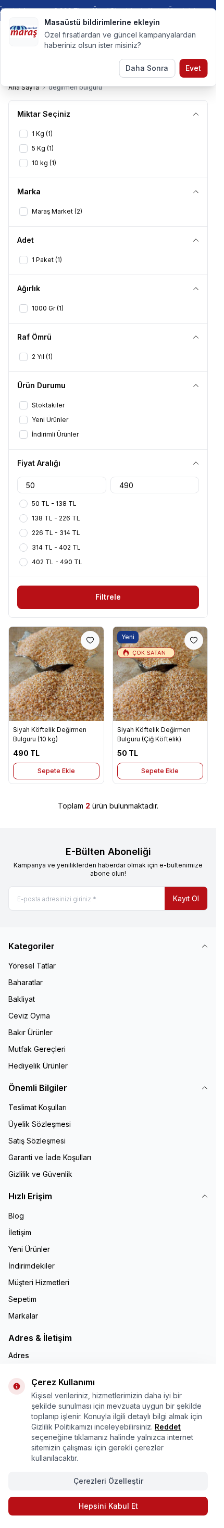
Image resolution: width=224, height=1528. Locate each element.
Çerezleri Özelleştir (108, 1480)
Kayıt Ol (186, 898)
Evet (193, 68)
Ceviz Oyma (29, 1015)
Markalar (23, 1315)
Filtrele (108, 596)
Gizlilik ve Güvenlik (40, 1174)
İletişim (19, 1232)
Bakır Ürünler (30, 1032)
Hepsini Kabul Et (108, 1505)
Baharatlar (25, 982)
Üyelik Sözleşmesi (39, 1124)
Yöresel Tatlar (32, 965)
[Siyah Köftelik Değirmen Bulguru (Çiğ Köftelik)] (160, 674)
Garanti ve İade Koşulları (49, 1157)
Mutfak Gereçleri (37, 1049)
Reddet (168, 1426)
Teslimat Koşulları (37, 1107)
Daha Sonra (147, 68)
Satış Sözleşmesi (37, 1140)
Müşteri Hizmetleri (38, 1282)
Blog (16, 1215)
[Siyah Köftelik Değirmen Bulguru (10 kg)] (56, 674)
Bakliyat (21, 999)
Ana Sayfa (23, 87)
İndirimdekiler (31, 1265)
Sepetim (22, 1299)
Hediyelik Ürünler (38, 1065)
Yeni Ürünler (29, 1249)
